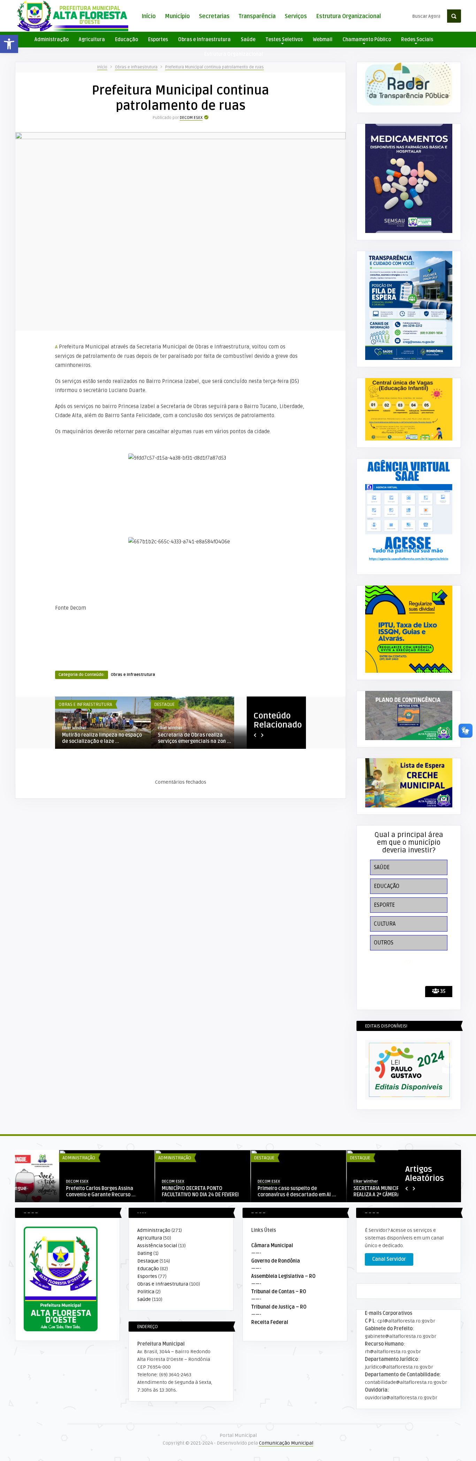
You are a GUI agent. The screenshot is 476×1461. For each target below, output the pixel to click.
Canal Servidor (389, 1259)
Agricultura (92, 40)
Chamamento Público (367, 40)
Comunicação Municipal (286, 1443)
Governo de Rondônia (275, 1261)
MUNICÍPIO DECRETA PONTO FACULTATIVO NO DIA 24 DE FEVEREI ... (156, 1194)
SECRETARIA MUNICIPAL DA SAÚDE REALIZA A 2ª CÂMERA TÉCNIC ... (346, 1191)
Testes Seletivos (284, 40)
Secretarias (214, 16)
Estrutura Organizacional (348, 16)
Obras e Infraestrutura (204, 40)
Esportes (158, 40)
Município (177, 16)
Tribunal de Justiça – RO (279, 1307)
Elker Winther (74, 728)
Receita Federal (269, 1322)
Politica (145, 1292)
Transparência (257, 16)
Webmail (322, 40)
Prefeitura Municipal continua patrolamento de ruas (214, 67)
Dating (144, 1253)
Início (148, 16)
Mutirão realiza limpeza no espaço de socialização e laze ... (102, 738)
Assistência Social (157, 1246)
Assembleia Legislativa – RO (283, 1276)
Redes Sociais (417, 40)
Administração (51, 40)
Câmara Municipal (272, 1246)
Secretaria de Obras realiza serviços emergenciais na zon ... (194, 738)
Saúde (248, 40)
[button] (9, 44)
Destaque (164, 704)
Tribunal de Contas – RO (278, 1292)
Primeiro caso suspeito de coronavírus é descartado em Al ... (253, 1191)
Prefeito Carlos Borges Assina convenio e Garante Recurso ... (57, 1191)
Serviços (296, 16)
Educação (126, 40)
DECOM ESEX (191, 117)
